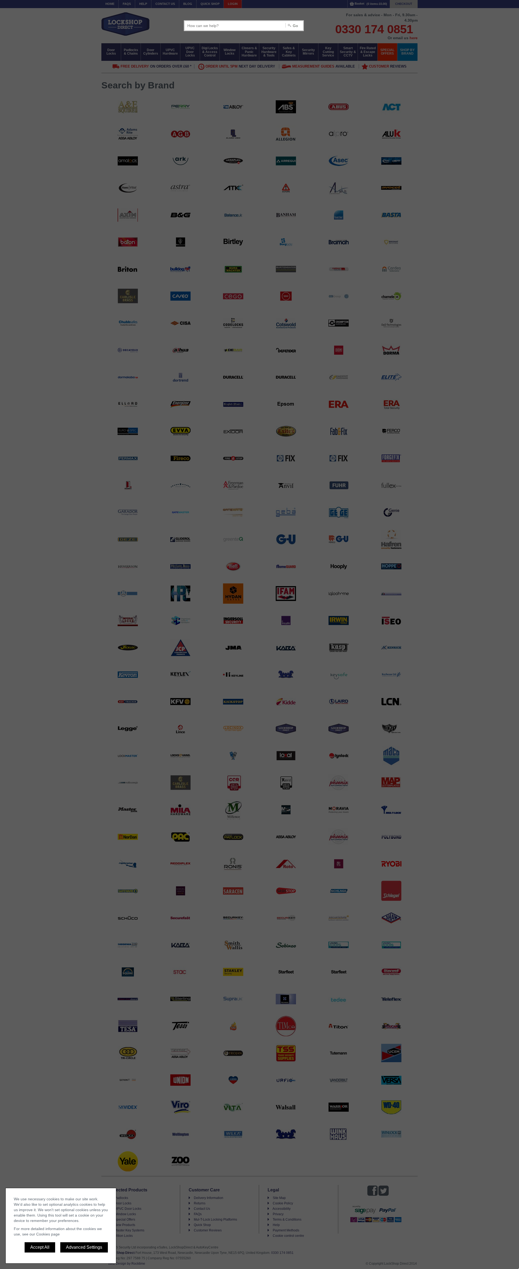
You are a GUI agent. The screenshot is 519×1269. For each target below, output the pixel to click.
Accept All (39, 1247)
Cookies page (48, 1234)
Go (295, 26)
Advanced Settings (84, 1247)
